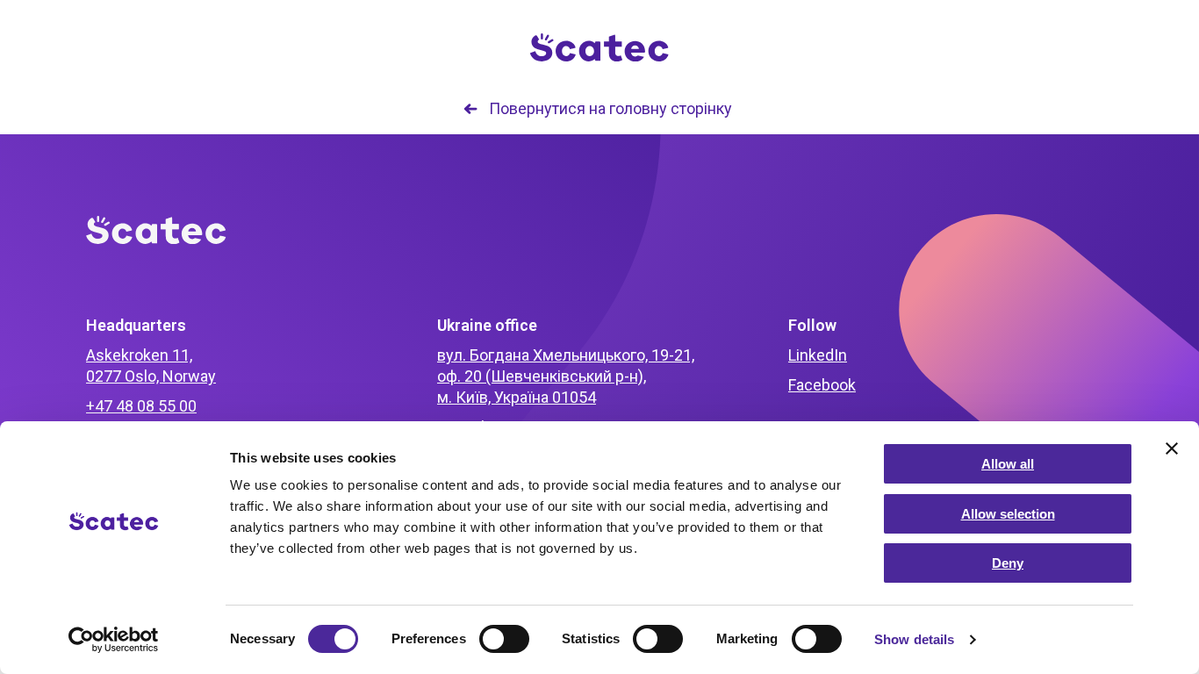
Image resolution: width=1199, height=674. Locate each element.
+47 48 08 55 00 (141, 406)
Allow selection (1008, 513)
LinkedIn (817, 355)
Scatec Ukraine (599, 47)
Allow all (1007, 463)
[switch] (504, 639)
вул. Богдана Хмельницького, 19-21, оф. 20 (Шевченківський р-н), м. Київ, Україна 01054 (565, 376)
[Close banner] (1172, 448)
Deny (1007, 563)
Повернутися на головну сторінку (610, 108)
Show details (914, 639)
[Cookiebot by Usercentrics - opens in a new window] (113, 640)
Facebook (822, 385)
